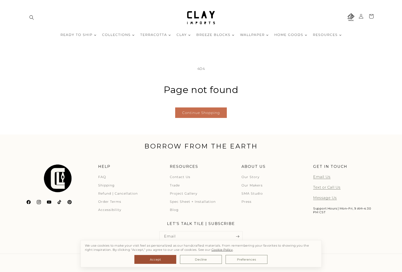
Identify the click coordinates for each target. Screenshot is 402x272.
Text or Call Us (327, 187)
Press (246, 202)
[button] (32, 17)
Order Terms (109, 202)
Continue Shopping (201, 112)
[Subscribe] (237, 236)
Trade (175, 185)
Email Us (322, 177)
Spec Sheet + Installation (193, 202)
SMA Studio (252, 193)
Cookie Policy (222, 249)
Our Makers (252, 185)
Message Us (325, 198)
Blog (174, 210)
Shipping (106, 185)
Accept (155, 259)
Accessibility (109, 210)
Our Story (250, 177)
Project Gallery (183, 193)
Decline (201, 259)
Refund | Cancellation (118, 193)
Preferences (246, 259)
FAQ (102, 177)
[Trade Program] (351, 17)
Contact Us (180, 177)
